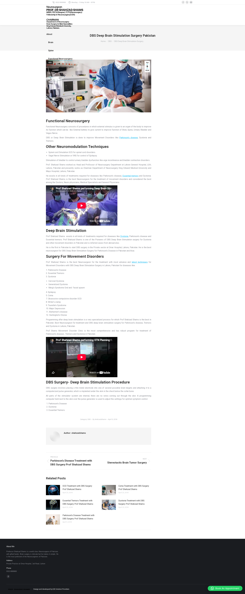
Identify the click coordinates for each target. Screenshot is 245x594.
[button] (225, 588)
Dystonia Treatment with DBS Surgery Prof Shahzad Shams (131, 502)
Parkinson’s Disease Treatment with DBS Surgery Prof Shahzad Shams (78, 517)
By (99, 419)
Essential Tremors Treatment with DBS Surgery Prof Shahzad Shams (78, 502)
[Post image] (53, 490)
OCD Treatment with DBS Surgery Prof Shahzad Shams (77, 487)
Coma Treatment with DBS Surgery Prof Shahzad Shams (133, 487)
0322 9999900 (61, 2)
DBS (89, 419)
